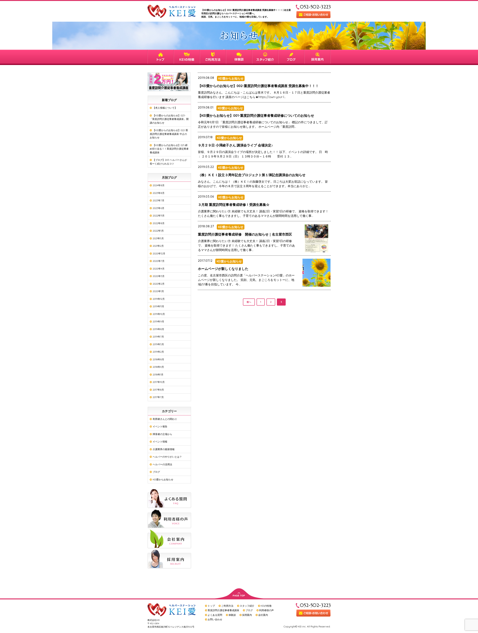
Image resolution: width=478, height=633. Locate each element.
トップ (211, 605)
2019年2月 (158, 351)
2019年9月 (158, 321)
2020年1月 (158, 291)
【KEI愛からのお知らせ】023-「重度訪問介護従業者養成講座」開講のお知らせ (169, 119)
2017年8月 (158, 389)
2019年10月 (159, 313)
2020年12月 (159, 253)
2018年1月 (158, 374)
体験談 (232, 614)
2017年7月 (158, 397)
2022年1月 (158, 230)
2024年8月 (158, 185)
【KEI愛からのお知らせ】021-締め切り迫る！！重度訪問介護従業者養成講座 (169, 149)
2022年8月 (158, 223)
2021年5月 (158, 238)
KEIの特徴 (266, 605)
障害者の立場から (162, 434)
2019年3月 (158, 344)
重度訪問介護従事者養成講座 (223, 610)
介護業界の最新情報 (164, 449)
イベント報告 (160, 426)
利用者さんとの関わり (165, 418)
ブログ (156, 471)
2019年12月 (159, 298)
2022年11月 (158, 215)
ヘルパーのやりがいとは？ (167, 456)
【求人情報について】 (165, 107)
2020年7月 (158, 260)
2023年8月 (158, 192)
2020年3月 (158, 276)
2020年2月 (158, 283)
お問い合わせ (215, 619)
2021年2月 (158, 245)
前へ (249, 302)
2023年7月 (158, 200)
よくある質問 (215, 614)
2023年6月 (158, 208)
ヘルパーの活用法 (162, 464)
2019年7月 (158, 336)
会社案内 (263, 614)
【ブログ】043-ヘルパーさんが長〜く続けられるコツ (168, 161)
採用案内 (247, 614)
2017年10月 (159, 381)
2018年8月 (158, 359)
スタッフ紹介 (247, 605)
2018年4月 (158, 366)
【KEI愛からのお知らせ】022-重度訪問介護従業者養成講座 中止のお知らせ (169, 134)
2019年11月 (158, 306)
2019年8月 (158, 329)
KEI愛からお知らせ (163, 479)
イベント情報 (160, 441)
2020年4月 (158, 268)
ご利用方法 (227, 605)
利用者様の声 (266, 610)
